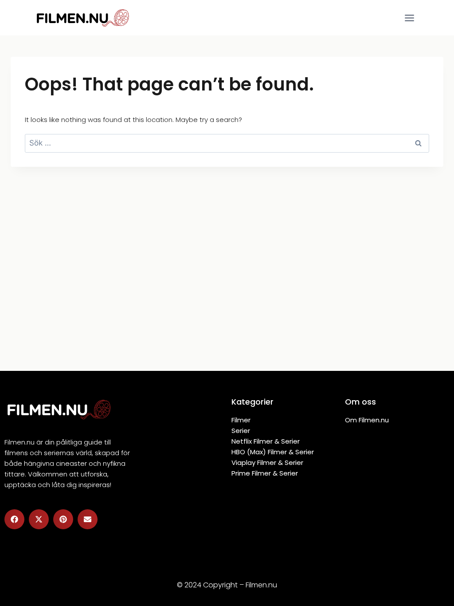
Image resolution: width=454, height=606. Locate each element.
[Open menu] (409, 18)
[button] (14, 519)
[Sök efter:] (227, 143)
